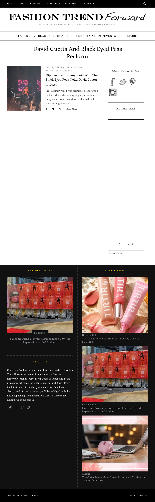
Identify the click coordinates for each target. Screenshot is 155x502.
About (22, 4)
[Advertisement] (126, 188)
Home (10, 4)
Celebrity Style (53, 67)
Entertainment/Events (71, 67)
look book (36, 4)
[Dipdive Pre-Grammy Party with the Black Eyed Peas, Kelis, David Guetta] (24, 88)
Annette (53, 84)
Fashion (49, 70)
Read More (71, 109)
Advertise (70, 4)
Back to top (136, 495)
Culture (86, 473)
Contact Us (87, 4)
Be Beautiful (40, 332)
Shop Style (53, 4)
